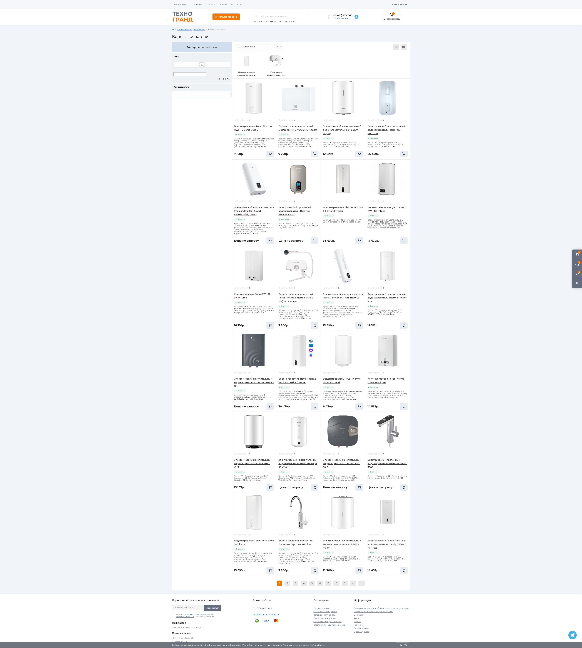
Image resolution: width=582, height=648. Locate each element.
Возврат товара (361, 628)
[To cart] (270, 154)
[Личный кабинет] (577, 283)
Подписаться (212, 608)
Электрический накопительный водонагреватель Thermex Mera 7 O (254, 382)
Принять (402, 645)
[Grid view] (404, 47)
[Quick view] (271, 83)
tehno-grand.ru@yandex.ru (266, 614)
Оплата (211, 4)
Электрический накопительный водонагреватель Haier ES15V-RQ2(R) (342, 544)
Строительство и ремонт (325, 611)
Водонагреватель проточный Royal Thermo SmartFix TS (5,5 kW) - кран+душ (295, 298)
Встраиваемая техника (324, 615)
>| (361, 583)
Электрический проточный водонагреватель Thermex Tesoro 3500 (387, 463)
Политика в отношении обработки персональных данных (381, 608)
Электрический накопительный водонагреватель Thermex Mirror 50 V (387, 298)
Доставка (197, 4)
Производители (361, 631)
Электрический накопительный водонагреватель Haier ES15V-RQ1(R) (342, 130)
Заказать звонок (341, 18)
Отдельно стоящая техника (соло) (329, 625)
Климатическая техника (324, 618)
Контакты (236, 4)
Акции (223, 4)
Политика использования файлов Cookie (373, 611)
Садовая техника (321, 608)
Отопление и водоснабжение (191, 29)
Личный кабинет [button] (400, 4)
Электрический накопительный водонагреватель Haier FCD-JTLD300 (387, 130)
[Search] (256, 16)
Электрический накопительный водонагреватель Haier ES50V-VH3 (253, 463)
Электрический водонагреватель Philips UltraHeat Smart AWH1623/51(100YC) (254, 211)
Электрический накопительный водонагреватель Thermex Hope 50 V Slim (297, 463)
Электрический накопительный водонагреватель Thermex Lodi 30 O (342, 463)
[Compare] (271, 94)
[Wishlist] (271, 89)
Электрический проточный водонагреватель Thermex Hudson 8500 (294, 211)
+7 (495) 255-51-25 (342, 15)
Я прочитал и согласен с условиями (195, 615)
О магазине (180, 4)
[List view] (396, 47)
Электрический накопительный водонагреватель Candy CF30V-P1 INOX (387, 544)
